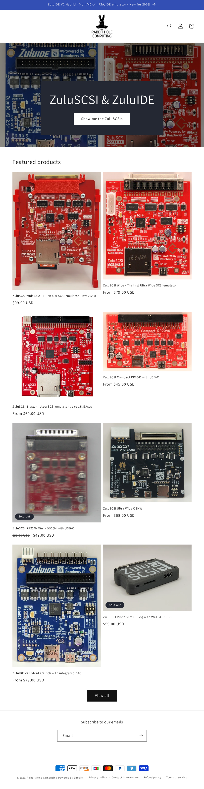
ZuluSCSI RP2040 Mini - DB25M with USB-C (43, 528)
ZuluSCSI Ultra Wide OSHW (122, 509)
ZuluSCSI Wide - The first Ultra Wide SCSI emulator (140, 285)
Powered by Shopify (71, 777)
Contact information (125, 777)
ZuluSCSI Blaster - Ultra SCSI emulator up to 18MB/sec (52, 407)
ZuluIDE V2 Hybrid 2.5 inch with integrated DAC (46, 673)
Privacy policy (98, 777)
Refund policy (152, 777)
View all (102, 695)
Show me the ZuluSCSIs (102, 118)
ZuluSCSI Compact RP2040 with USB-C (131, 377)
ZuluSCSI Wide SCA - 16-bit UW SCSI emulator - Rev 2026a (54, 296)
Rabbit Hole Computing (42, 777)
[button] (10, 26)
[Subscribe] (141, 736)
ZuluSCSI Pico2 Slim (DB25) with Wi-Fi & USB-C (137, 617)
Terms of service (176, 777)
